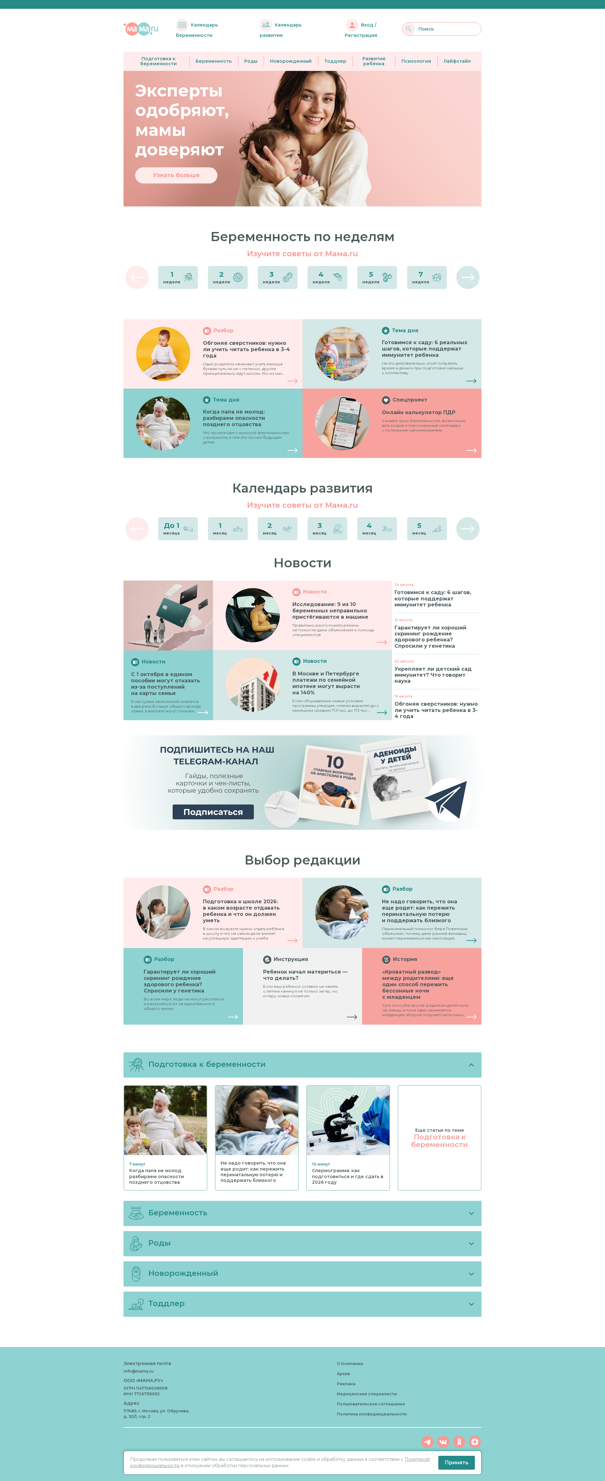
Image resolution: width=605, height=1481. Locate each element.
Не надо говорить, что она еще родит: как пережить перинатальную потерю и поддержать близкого (419, 911)
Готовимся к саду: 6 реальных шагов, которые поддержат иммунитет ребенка (424, 348)
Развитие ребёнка (374, 61)
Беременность (214, 61)
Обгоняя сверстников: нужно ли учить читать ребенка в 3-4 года (246, 349)
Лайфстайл (457, 61)
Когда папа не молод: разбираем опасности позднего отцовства (234, 418)
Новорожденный (291, 61)
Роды (250, 61)
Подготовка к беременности (158, 61)
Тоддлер (335, 61)
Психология (416, 61)
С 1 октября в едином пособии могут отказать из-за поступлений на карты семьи (165, 683)
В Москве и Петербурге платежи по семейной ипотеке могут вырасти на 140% (326, 683)
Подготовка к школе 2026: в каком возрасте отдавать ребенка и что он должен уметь (241, 911)
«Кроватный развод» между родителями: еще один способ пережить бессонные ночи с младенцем (418, 984)
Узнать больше (176, 175)
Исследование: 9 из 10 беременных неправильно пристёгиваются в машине (330, 610)
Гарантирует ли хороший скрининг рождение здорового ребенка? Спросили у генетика (180, 981)
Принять (457, 1463)
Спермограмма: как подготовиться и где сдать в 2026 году (347, 1176)
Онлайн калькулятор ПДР (418, 412)
